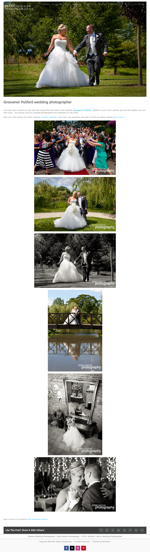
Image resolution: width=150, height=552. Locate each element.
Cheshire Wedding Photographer (41, 536)
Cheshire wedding (48, 117)
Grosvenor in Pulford (82, 110)
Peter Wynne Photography (68, 536)
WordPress (106, 542)
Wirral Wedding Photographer (109, 536)
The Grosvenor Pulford (38, 519)
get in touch (118, 117)
